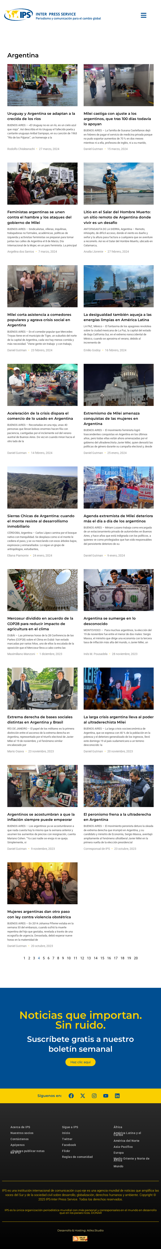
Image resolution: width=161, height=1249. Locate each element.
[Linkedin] (117, 1096)
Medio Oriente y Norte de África (131, 1159)
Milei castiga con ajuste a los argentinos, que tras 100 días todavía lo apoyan (117, 118)
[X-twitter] (82, 1096)
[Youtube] (105, 1096)
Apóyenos (17, 1145)
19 (129, 958)
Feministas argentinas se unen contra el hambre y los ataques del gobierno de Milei (39, 217)
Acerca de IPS (20, 1127)
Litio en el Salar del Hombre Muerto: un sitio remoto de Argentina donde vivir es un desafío (117, 217)
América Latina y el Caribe (127, 1133)
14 (95, 958)
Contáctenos (19, 1139)
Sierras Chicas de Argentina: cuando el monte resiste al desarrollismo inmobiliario (40, 521)
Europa (119, 1152)
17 (116, 958)
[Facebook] (71, 1096)
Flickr (66, 1151)
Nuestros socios (22, 1133)
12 (82, 958)
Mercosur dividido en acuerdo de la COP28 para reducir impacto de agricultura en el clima (40, 623)
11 (75, 958)
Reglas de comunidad (77, 1157)
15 (102, 958)
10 (69, 958)
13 (89, 958)
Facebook (69, 1145)
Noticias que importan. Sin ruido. (80, 1020)
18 (122, 958)
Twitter (67, 1139)
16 (109, 958)
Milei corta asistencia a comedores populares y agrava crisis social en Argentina (39, 320)
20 (136, 958)
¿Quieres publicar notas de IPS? (27, 1151)
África (118, 1127)
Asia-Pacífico (123, 1146)
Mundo (118, 1166)
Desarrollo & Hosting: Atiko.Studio (80, 1230)
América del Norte (127, 1140)
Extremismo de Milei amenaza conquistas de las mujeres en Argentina (112, 418)
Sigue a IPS (70, 1127)
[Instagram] (94, 1096)
